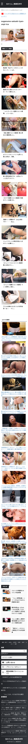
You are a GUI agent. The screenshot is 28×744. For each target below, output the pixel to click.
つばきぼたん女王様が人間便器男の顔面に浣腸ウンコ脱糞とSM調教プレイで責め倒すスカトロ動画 (14, 560)
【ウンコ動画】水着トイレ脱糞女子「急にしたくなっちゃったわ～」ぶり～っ (13, 708)
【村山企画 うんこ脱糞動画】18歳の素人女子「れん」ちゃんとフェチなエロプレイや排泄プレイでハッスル (14, 338)
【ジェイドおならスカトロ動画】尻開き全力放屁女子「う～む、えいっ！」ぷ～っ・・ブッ (13, 732)
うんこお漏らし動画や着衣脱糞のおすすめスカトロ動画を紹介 (18, 621)
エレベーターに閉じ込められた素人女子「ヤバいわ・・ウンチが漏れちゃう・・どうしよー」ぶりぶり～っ (13, 506)
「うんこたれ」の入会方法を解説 (13, 694)
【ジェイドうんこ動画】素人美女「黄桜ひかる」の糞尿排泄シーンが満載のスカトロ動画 (13, 714)
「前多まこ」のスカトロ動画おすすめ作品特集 (18, 630)
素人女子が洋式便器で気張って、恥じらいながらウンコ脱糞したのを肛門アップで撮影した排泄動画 (13, 357)
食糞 (23, 642)
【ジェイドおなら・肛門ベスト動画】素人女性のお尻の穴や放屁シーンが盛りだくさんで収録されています (13, 579)
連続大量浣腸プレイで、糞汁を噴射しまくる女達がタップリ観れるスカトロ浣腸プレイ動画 (13, 393)
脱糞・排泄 (4, 642)
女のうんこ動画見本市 (14, 4)
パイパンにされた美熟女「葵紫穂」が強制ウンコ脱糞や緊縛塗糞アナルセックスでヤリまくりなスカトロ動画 (13, 487)
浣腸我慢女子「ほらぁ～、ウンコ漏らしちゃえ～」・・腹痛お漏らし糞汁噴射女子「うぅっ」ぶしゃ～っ (13, 449)
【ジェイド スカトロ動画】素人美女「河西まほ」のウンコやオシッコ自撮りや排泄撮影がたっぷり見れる (13, 720)
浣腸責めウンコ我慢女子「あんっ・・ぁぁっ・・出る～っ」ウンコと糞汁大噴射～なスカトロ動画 (13, 468)
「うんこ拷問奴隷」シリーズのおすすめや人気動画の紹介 (18, 600)
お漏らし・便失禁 (12, 642)
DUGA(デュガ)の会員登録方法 (12, 677)
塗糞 (19, 642)
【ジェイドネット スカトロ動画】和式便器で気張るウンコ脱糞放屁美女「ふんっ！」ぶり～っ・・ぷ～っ (13, 702)
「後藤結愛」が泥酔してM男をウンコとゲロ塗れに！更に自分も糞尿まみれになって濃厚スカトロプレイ (13, 430)
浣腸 (15, 644)
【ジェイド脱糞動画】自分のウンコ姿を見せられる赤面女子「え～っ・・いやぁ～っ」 (13, 726)
